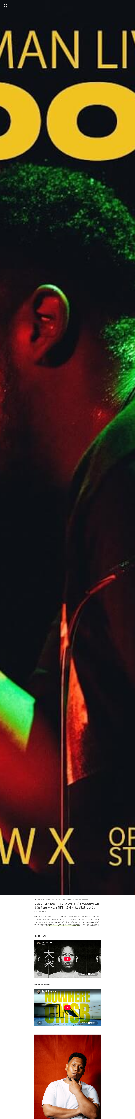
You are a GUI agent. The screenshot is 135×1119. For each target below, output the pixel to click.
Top (35, 899)
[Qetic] (5, 5)
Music (39, 899)
